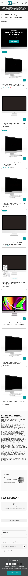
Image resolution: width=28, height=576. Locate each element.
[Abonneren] (23, 540)
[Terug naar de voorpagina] (1, 17)
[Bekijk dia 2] (13, 513)
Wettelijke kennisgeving (13, 563)
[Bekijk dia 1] (11, 513)
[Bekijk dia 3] (15, 513)
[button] (7, 484)
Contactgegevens (20, 563)
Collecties (6, 17)
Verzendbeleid (6, 563)
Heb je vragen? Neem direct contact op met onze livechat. (14, 508)
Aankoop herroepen (14, 520)
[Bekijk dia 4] (16, 513)
